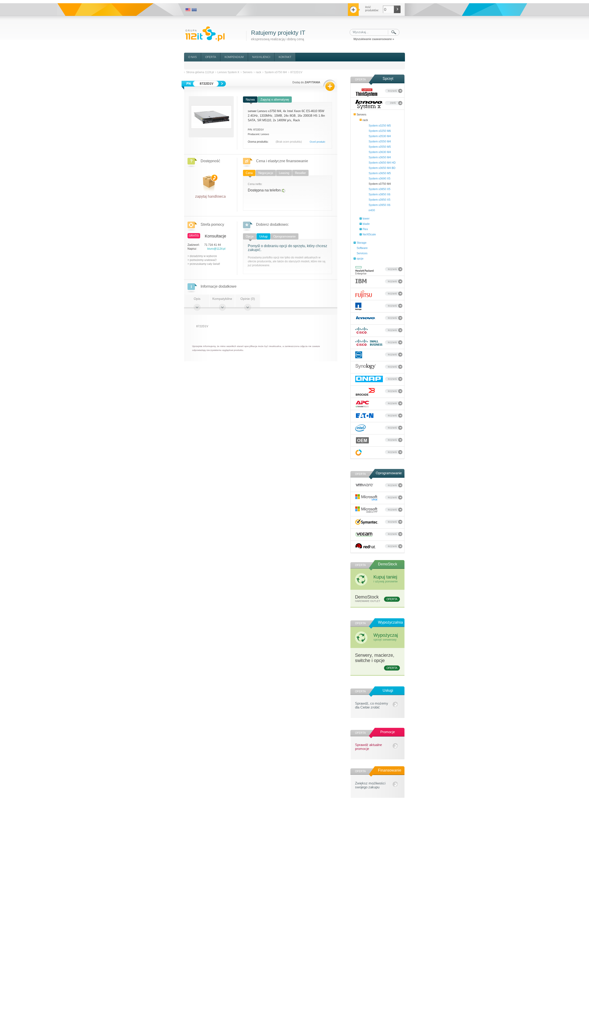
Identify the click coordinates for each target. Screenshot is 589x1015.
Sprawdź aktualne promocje (368, 746)
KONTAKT (285, 57)
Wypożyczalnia (390, 622)
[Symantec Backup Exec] (366, 522)
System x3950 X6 (379, 205)
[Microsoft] (366, 497)
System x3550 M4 (380, 141)
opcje (360, 258)
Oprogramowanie (389, 473)
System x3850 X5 (379, 189)
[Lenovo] (365, 317)
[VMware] (364, 484)
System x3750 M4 (380, 183)
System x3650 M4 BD (382, 168)
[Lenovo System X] (369, 104)
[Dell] (358, 354)
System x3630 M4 (380, 152)
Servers (361, 114)
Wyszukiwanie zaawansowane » (373, 39)
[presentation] (250, 99)
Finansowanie (389, 770)
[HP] (364, 270)
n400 (372, 210)
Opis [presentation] (197, 299)
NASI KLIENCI (261, 57)
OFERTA (210, 57)
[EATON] (364, 415)
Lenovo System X (228, 72)
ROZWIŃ (392, 91)
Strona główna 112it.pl (200, 72)
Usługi (388, 690)
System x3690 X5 (379, 178)
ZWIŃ (393, 103)
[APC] (362, 404)
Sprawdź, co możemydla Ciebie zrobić (371, 704)
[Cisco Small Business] (369, 342)
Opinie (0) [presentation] (247, 299)
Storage (362, 242)
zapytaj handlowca (210, 195)
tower (366, 218)
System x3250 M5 (380, 125)
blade (366, 224)
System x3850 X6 (379, 194)
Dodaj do (306, 82)
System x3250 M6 (380, 131)
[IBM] (361, 280)
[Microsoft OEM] (366, 509)
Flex (365, 229)
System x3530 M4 (380, 136)
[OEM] (362, 440)
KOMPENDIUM (234, 57)
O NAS (192, 57)
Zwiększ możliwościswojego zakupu (370, 784)
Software (362, 248)
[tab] (250, 99)
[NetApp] (358, 306)
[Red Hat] (365, 546)
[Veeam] (364, 534)
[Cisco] (361, 330)
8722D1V (296, 72)
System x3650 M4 (380, 157)
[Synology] (365, 366)
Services (362, 253)
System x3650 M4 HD (382, 162)
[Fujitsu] (363, 294)
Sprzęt (388, 79)
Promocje (387, 732)
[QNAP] (369, 379)
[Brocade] (365, 392)
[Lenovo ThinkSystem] (366, 92)
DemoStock (387, 564)
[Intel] (360, 428)
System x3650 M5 (380, 173)
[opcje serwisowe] (358, 452)
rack (365, 120)
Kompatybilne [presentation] (222, 299)
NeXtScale (369, 234)
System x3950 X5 (379, 199)
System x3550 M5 (380, 146)
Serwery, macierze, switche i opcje (376, 661)
